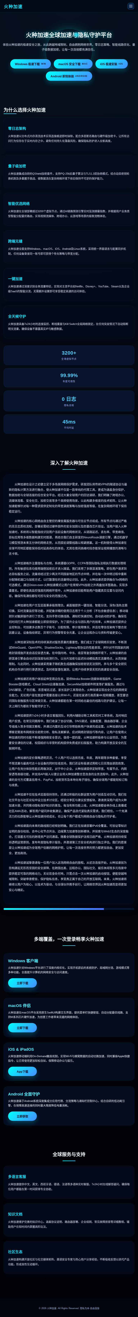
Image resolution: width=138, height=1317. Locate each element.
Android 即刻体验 (69, 76)
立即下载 (22, 983)
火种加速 (51, 1308)
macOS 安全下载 (73, 64)
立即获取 (22, 1116)
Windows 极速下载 (30, 64)
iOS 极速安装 (111, 64)
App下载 (22, 1071)
